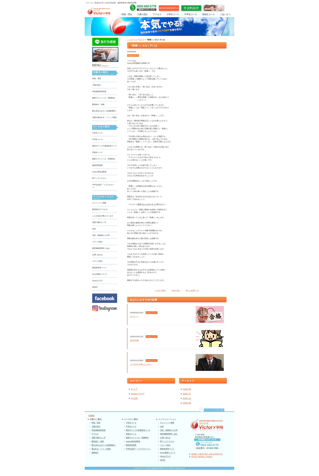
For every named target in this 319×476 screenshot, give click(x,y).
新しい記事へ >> (192, 290)
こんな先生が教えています (102, 216)
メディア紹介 (97, 242)
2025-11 (187, 394)
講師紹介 (95, 453)
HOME (91, 416)
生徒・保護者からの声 (101, 235)
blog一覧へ (176, 290)
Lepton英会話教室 (99, 172)
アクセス (157, 14)
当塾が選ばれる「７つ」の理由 (104, 117)
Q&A (94, 229)
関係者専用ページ (99, 268)
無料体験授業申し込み (101, 248)
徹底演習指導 (97, 165)
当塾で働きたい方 (99, 222)
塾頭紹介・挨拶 (98, 104)
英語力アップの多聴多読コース (104, 146)
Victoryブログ (137, 394)
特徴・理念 (126, 14)
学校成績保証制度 (99, 91)
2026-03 (187, 389)
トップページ (132, 40)
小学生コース (172, 14)
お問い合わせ (97, 255)
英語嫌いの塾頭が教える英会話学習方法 (207, 454)
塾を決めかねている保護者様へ (104, 111)
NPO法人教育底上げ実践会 (201, 457)
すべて (134, 389)
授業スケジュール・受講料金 (103, 98)
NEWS (94, 287)
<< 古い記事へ (160, 290)
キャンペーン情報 (99, 203)
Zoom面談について (99, 274)
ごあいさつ (225, 14)
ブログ (141, 40)
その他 (134, 398)
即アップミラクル (99, 178)
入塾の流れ (142, 14)
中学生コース (190, 14)
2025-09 (187, 403)
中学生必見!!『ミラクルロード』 (138, 449)
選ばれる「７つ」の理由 (101, 449)
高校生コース (208, 14)
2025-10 (187, 398)
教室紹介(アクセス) (99, 209)
